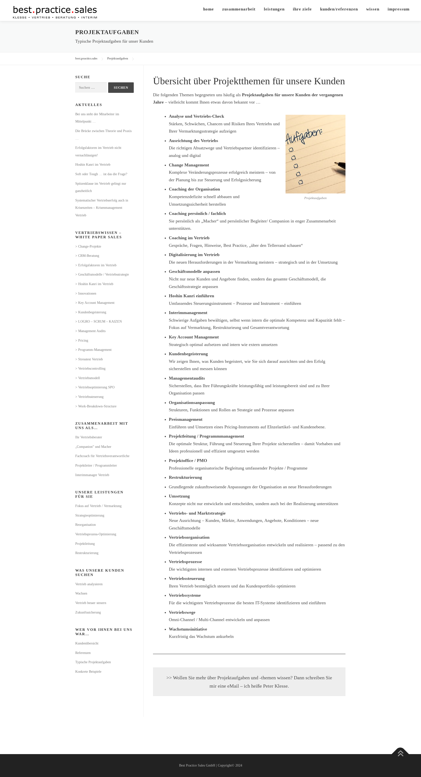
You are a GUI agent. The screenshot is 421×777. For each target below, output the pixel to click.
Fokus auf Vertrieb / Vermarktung (98, 506)
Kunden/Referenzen (339, 9)
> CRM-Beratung (87, 256)
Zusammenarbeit (239, 9)
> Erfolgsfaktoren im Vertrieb (95, 265)
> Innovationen (85, 293)
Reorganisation (85, 525)
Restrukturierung (86, 553)
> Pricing (81, 340)
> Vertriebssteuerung (89, 397)
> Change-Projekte (88, 246)
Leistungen (274, 9)
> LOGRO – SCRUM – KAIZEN (98, 321)
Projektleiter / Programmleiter (96, 465)
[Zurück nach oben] (400, 754)
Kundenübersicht (86, 643)
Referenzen (83, 653)
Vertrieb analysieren (89, 584)
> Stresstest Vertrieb (89, 359)
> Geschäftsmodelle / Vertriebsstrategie (102, 274)
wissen (283, 677)
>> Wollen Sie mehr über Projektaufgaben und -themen (221, 677)
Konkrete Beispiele (88, 671)
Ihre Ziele (302, 9)
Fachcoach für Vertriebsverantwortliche (102, 456)
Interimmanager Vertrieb (92, 475)
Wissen (372, 9)
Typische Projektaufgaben (93, 662)
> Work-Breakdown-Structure (95, 406)
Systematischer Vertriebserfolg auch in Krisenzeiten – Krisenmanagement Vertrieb (101, 208)
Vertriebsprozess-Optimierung (95, 534)
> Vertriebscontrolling (90, 368)
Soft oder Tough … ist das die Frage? (101, 174)
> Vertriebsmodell (87, 378)
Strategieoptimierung (89, 515)
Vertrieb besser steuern (90, 603)
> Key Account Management (95, 303)
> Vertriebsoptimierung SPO (95, 387)
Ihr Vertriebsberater (88, 437)
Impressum (399, 9)
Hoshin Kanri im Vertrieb (92, 164)
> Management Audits (90, 331)
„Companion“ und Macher (93, 447)
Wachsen (81, 593)
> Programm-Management (93, 350)
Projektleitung (85, 544)
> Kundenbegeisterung (90, 312)
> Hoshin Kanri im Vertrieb (94, 284)
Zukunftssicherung (88, 612)
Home (208, 9)
